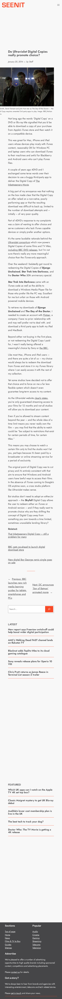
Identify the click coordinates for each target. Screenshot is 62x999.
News (7, 938)
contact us (15, 972)
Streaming (36, 941)
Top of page (10, 931)
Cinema (35, 934)
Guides (8, 944)
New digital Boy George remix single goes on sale (30, 561)
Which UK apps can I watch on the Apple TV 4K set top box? (30, 791)
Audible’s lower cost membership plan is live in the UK (30, 812)
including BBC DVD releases (22, 250)
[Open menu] (58, 5)
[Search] (49, 609)
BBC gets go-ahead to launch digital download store (26, 548)
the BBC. (44, 348)
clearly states (41, 398)
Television (36, 947)
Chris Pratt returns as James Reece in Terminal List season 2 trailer (28, 673)
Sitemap (8, 947)
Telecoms (36, 944)
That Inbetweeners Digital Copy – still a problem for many (28, 535)
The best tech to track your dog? (26, 821)
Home (7, 934)
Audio (35, 931)
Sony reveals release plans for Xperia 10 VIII (30, 662)
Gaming (36, 938)
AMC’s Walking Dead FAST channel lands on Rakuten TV (30, 641)
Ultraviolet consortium (19, 242)
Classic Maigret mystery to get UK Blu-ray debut (30, 801)
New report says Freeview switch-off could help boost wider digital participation (31, 631)
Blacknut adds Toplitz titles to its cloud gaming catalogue (28, 652)
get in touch (16, 993)
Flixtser (46, 315)
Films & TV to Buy (12, 941)
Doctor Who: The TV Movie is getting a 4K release (29, 831)
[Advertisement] (31, 728)
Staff (31, 61)
